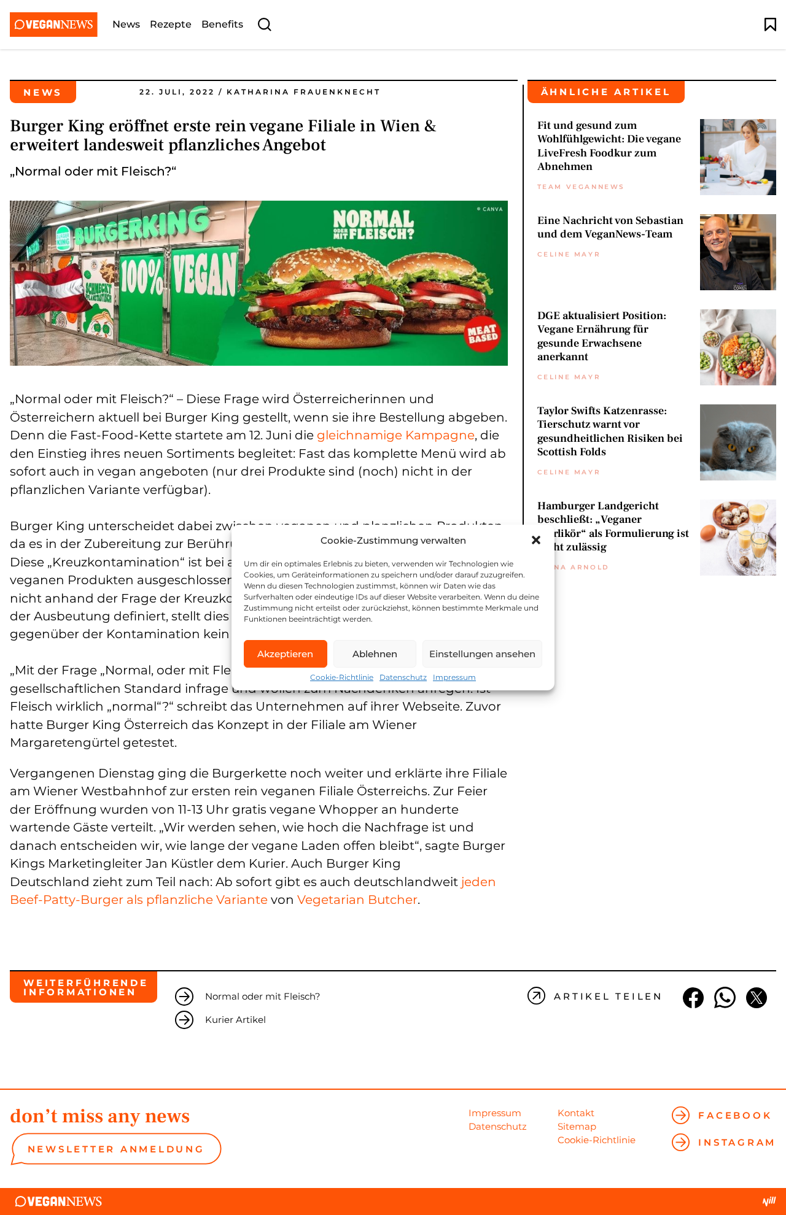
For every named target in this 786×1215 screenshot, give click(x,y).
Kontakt (576, 1113)
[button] (536, 540)
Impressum (454, 677)
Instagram (737, 1142)
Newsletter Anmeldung (116, 1149)
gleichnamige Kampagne (396, 435)
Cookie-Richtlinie (341, 677)
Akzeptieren (285, 654)
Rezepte (171, 24)
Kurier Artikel (235, 1019)
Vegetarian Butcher (357, 899)
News (126, 24)
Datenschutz (403, 677)
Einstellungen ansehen (482, 654)
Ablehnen (374, 654)
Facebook (735, 1115)
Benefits (222, 24)
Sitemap (577, 1126)
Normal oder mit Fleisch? (263, 996)
